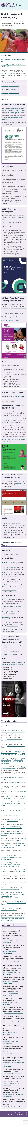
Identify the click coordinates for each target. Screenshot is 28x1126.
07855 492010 (8, 942)
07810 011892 (8, 1004)
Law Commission (15, 875)
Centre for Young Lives (18, 819)
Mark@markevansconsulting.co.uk (13, 1052)
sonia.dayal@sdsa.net (12, 626)
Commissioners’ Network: (9, 590)
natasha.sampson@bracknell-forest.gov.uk (14, 1063)
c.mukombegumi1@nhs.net (11, 961)
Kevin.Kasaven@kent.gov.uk (11, 1022)
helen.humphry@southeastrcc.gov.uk (14, 993)
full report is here (8, 222)
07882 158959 (8, 974)
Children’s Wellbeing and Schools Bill (11, 810)
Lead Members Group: (8, 562)
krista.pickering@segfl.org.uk (11, 1032)
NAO (10, 856)
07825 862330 (8, 953)
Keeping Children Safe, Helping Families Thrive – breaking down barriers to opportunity (12, 826)
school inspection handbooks (9, 910)
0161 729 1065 (8, 983)
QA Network (5, 606)
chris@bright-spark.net (10, 951)
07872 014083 (8, 1034)
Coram (12, 646)
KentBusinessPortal (10, 73)
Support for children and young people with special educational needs (12, 857)
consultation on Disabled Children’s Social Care (13, 877)
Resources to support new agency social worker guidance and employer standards (13, 845)
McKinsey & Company (19, 525)
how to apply (7, 420)
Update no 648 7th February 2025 (10, 86)
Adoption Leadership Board (9, 567)
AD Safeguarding (6, 599)
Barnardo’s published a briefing (17, 782)
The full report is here (7, 651)
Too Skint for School (12, 821)
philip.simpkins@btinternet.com (12, 1073)
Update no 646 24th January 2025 (10, 93)
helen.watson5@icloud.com (11, 1002)
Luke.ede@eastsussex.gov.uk (12, 1041)
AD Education (5, 572)
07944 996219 (8, 1085)
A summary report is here (8, 654)
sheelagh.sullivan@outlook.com (12, 1106)
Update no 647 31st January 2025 (10, 89)
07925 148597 (8, 1043)
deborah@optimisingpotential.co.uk (13, 972)
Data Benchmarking (7, 617)
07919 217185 (7, 1066)
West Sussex (15, 897)
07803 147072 (8, 1053)
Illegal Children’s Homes (13, 815)
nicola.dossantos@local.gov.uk (11, 320)
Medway (7, 897)
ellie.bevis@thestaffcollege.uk (12, 981)
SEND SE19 (5, 622)
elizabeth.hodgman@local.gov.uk (11, 317)
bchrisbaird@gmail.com (10, 940)
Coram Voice (12, 882)
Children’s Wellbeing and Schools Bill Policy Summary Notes (13, 803)
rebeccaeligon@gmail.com (11, 1083)
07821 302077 (8, 995)
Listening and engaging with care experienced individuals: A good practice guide (13, 894)
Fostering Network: (7, 612)
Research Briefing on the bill (15, 788)
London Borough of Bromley (14, 523)
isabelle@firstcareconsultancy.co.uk (13, 1013)
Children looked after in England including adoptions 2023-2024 (12, 833)
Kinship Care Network (8, 584)
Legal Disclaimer (22, 1114)
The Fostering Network (17, 901)
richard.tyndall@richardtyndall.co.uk (13, 1094)
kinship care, (14, 122)
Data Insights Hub (20, 871)
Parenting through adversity (14, 112)
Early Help (5, 629)
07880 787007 (8, 1096)
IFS (10, 863)
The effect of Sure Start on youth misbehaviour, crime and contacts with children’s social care (13, 864)
